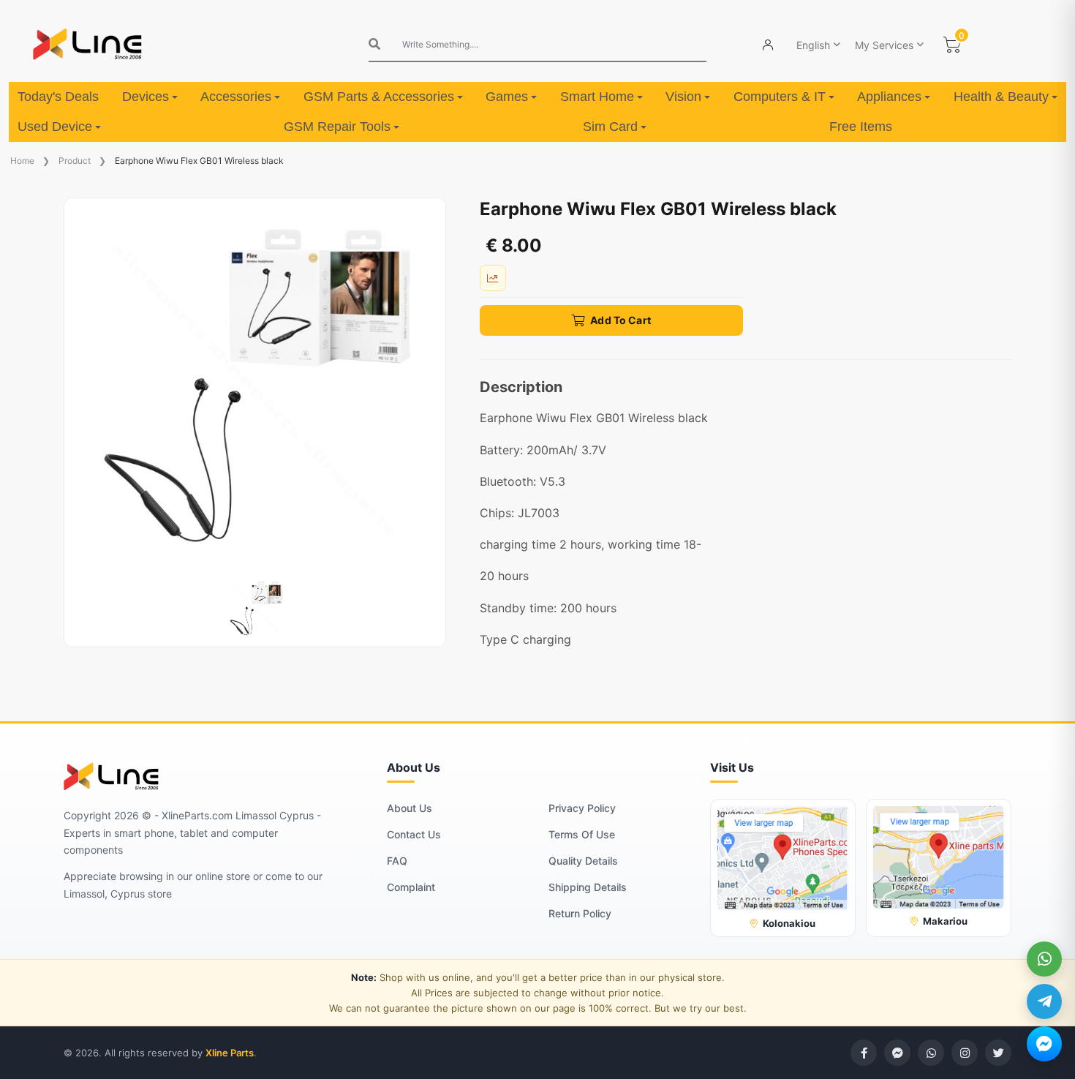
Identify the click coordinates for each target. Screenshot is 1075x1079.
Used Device (55, 126)
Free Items (860, 126)
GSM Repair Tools (337, 126)
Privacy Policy (582, 808)
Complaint (411, 887)
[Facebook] (863, 1052)
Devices (145, 96)
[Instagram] (964, 1052)
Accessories (235, 96)
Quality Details (583, 860)
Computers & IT (779, 96)
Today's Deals (58, 96)
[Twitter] (998, 1052)
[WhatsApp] (1044, 959)
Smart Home (597, 96)
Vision (683, 96)
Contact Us (414, 834)
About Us (409, 808)
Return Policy (579, 913)
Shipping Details (587, 887)
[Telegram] (1044, 1001)
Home (22, 160)
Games (507, 96)
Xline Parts (229, 1053)
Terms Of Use (581, 834)
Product (75, 160)
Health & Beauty (1001, 96)
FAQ (397, 860)
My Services (884, 45)
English (813, 45)
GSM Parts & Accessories (378, 96)
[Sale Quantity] (493, 278)
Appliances (889, 96)
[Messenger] (1044, 1043)
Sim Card (610, 126)
